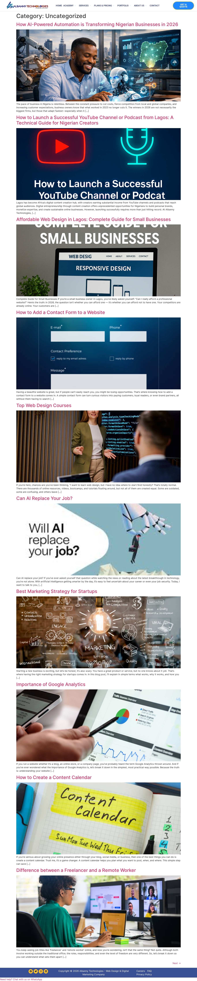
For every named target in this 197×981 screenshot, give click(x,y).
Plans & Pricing (103, 5)
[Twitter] (36, 971)
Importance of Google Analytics (50, 684)
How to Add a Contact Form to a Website (60, 312)
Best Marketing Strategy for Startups (56, 591)
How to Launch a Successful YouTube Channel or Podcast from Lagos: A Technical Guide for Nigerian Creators (94, 120)
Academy (68, 5)
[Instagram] (41, 971)
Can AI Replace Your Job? (44, 498)
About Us (139, 5)
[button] (21, 979)
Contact (155, 5)
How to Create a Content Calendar (54, 777)
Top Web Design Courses (43, 405)
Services (84, 5)
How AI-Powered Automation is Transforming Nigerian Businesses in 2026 (97, 24)
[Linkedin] (46, 971)
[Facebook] (31, 971)
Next (177, 963)
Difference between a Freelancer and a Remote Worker (76, 870)
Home (59, 5)
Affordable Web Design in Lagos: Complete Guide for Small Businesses (93, 219)
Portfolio (122, 5)
